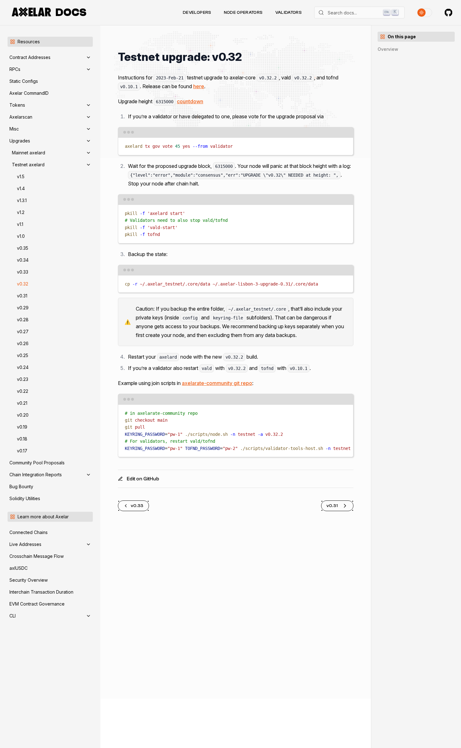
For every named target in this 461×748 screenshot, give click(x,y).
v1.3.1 (22, 200)
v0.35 (22, 248)
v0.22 (22, 391)
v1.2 (20, 212)
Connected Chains (28, 532)
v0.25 (22, 355)
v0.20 (23, 415)
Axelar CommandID (29, 93)
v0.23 (22, 379)
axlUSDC (18, 568)
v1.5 (20, 176)
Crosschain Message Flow (36, 556)
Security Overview (28, 580)
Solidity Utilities (24, 498)
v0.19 (22, 427)
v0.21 (22, 403)
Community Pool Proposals (37, 462)
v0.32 (22, 283)
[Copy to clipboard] (345, 145)
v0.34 (23, 260)
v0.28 (23, 319)
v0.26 (23, 343)
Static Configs (23, 81)
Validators (288, 12)
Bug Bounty (21, 486)
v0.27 (23, 331)
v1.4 (21, 188)
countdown (190, 101)
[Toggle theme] (424, 12)
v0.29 (23, 307)
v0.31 (22, 295)
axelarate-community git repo (217, 383)
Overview (388, 49)
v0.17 (22, 450)
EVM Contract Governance (37, 603)
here (198, 86)
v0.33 (22, 272)
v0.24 (23, 367)
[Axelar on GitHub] (448, 12)
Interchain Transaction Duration (41, 592)
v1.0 (21, 236)
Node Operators (243, 12)
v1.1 (20, 224)
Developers (197, 12)
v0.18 (22, 438)
